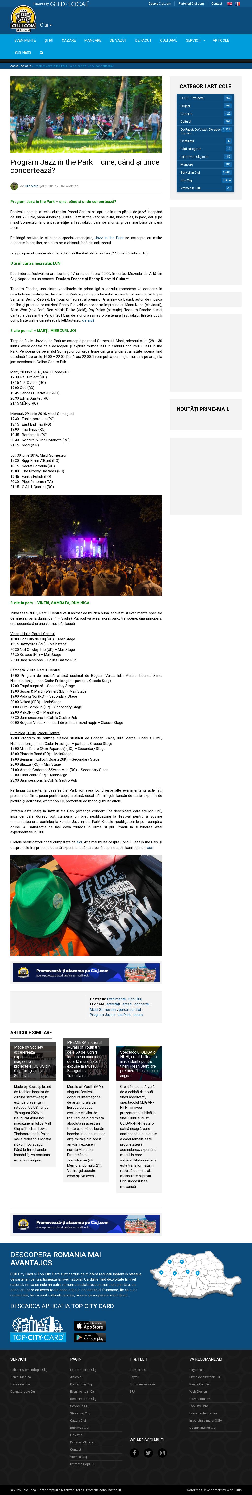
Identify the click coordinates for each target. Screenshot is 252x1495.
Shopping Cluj (80, 1413)
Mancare (187, 164)
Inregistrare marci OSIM (205, 1420)
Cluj (44, 25)
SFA (132, 1391)
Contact (216, 3)
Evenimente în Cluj (82, 1391)
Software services (142, 1384)
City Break (196, 1370)
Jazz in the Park (109, 238)
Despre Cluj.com (160, 3)
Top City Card (198, 1406)
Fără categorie (191, 149)
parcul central (130, 1009)
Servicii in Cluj (190, 172)
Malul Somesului (103, 1009)
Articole (26, 65)
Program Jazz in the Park (110, 1015)
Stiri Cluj (135, 999)
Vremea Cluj (78, 1457)
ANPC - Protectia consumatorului (99, 1490)
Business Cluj (79, 1427)
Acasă (14, 65)
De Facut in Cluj (81, 1384)
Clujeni (185, 106)
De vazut (76, 1435)
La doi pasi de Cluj (83, 1370)
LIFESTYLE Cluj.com (194, 157)
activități (113, 1004)
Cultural (186, 121)
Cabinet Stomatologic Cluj (28, 1370)
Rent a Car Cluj (199, 1384)
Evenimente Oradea (203, 1413)
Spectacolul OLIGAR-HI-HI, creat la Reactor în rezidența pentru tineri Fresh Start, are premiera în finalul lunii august (139, 1064)
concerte (141, 1004)
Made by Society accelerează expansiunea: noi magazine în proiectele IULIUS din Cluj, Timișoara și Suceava (32, 1061)
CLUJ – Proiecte (192, 98)
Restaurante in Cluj (83, 1399)
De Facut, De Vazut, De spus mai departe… (204, 131)
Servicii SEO (138, 1370)
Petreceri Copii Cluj (83, 1464)
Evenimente (116, 999)
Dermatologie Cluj (23, 1391)
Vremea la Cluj (191, 188)
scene (138, 1015)
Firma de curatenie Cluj (205, 1377)
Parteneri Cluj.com (191, 3)
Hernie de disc (20, 1384)
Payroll (134, 1377)
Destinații (187, 141)
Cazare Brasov (199, 1399)
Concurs (186, 114)
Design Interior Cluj (202, 1427)
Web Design (198, 1391)
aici (79, 842)
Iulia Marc (31, 186)
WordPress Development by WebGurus (214, 1490)
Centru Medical (21, 1377)
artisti (127, 1004)
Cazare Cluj (78, 1420)
